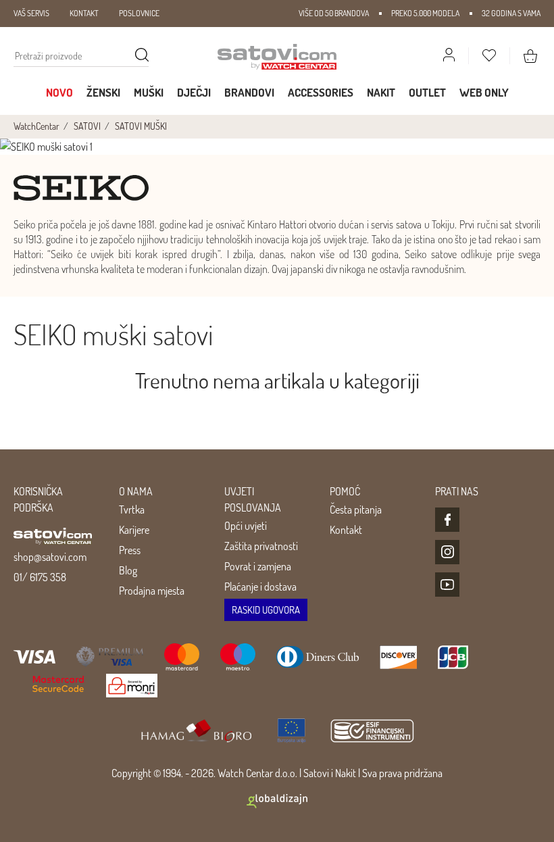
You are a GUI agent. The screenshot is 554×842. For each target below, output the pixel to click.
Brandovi (249, 92)
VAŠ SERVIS (31, 13)
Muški (148, 92)
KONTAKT (84, 13)
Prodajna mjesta (151, 590)
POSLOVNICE (139, 13)
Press (130, 550)
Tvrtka (132, 509)
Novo (59, 92)
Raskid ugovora (266, 609)
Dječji (194, 92)
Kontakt (346, 530)
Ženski (103, 92)
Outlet (427, 92)
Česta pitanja (356, 509)
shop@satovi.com (50, 557)
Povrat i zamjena (257, 566)
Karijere (134, 530)
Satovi (316, 773)
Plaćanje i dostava (260, 586)
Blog (128, 570)
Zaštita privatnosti (261, 546)
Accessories (320, 92)
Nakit (381, 92)
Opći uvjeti (245, 526)
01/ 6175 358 (40, 577)
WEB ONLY (484, 92)
